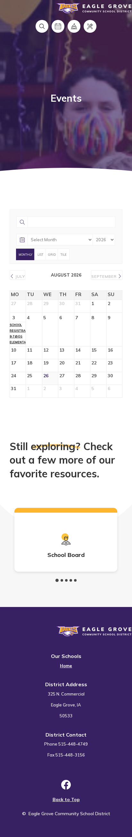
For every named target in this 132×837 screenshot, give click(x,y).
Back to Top (66, 799)
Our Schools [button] (66, 656)
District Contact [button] (66, 734)
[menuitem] (66, 662)
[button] (57, 580)
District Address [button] (66, 684)
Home (66, 665)
